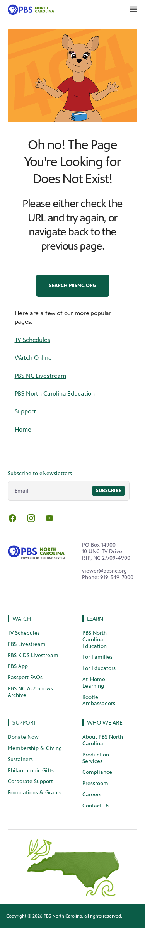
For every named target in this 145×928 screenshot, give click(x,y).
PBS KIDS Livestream (33, 655)
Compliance (97, 772)
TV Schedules (32, 339)
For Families (97, 657)
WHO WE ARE (105, 722)
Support (25, 411)
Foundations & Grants (34, 792)
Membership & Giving (35, 748)
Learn (95, 618)
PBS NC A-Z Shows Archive (30, 692)
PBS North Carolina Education (55, 393)
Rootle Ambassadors (98, 700)
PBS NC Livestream (40, 375)
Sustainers (20, 759)
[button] (72, 286)
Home (23, 429)
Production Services (95, 758)
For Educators (99, 668)
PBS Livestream (27, 644)
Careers (91, 794)
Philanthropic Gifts (31, 770)
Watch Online (33, 357)
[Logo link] (36, 550)
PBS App (18, 666)
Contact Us (95, 805)
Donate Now (23, 737)
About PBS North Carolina (102, 740)
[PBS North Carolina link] (29, 9)
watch (21, 618)
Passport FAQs (25, 677)
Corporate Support (30, 781)
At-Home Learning (93, 682)
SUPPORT (24, 722)
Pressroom (95, 783)
